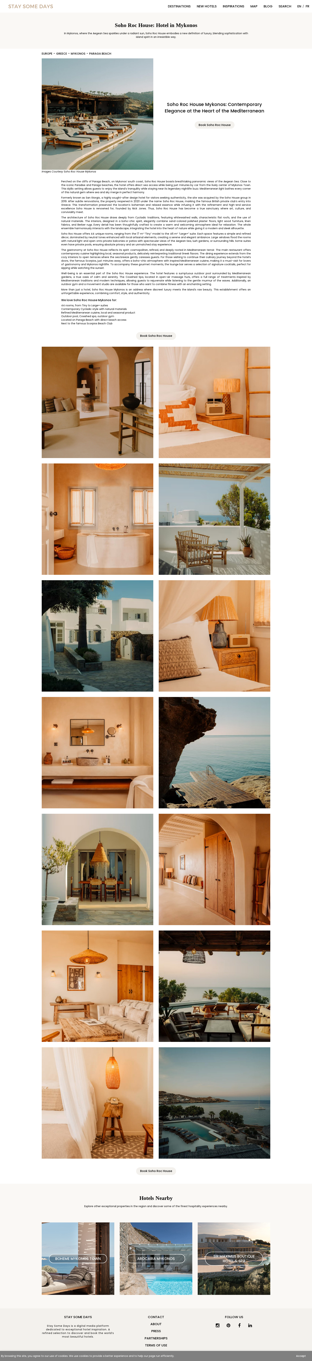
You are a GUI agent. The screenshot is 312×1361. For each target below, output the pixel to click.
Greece (61, 54)
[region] (156, 1356)
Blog (268, 6)
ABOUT (156, 1324)
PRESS (156, 1331)
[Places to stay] (30, 6)
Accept (301, 1356)
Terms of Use (156, 1345)
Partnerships (156, 1338)
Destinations (179, 6)
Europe (47, 54)
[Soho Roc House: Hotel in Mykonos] (97, 402)
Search (285, 6)
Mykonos (78, 54)
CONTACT (156, 1317)
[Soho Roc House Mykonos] (97, 114)
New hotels (207, 6)
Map (253, 6)
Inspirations (233, 6)
